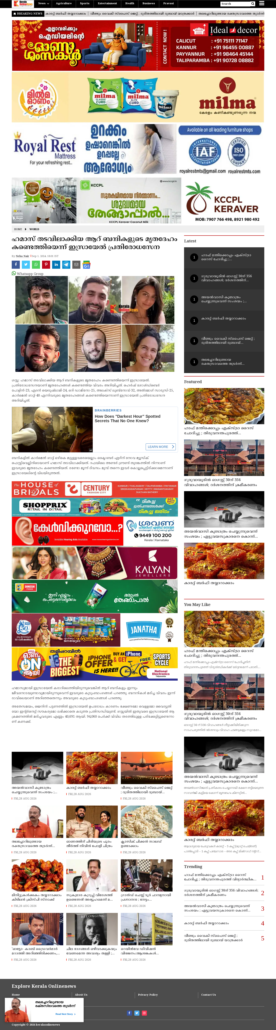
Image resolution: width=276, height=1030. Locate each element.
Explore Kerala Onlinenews (44, 986)
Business (148, 3)
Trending (193, 867)
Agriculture (64, 3)
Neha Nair (22, 256)
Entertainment (107, 3)
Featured (193, 382)
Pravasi (168, 3)
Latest (190, 241)
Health (129, 3)
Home (18, 229)
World (34, 229)
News (42, 3)
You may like (197, 605)
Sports (85, 3)
